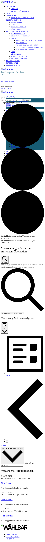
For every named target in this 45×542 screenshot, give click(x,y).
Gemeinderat (12, 15)
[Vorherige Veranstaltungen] (25, 439)
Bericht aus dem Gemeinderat (22, 18)
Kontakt (10, 539)
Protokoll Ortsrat (18, 27)
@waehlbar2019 (7, 81)
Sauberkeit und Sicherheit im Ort (29, 40)
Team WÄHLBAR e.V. (18, 33)
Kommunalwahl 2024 (19, 56)
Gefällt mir (6, 88)
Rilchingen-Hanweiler (17, 31)
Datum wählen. (29, 463)
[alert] (22, 237)
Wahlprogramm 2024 (19, 58)
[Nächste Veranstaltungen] (7, 441)
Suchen (27, 100)
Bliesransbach (13, 20)
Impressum (11, 534)
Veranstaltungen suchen (12, 313)
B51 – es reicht (21, 43)
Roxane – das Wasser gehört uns (29, 45)
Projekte (14, 38)
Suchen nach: (5, 98)
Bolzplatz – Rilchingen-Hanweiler (29, 47)
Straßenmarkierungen (25, 49)
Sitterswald (12, 63)
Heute (3, 446)
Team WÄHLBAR (16, 22)
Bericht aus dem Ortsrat (20, 36)
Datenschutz (13, 537)
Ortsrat (14, 24)
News (8, 13)
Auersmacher (13, 61)
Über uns (10, 6)
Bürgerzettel (16, 29)
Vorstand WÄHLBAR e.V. (20, 11)
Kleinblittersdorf (15, 65)
